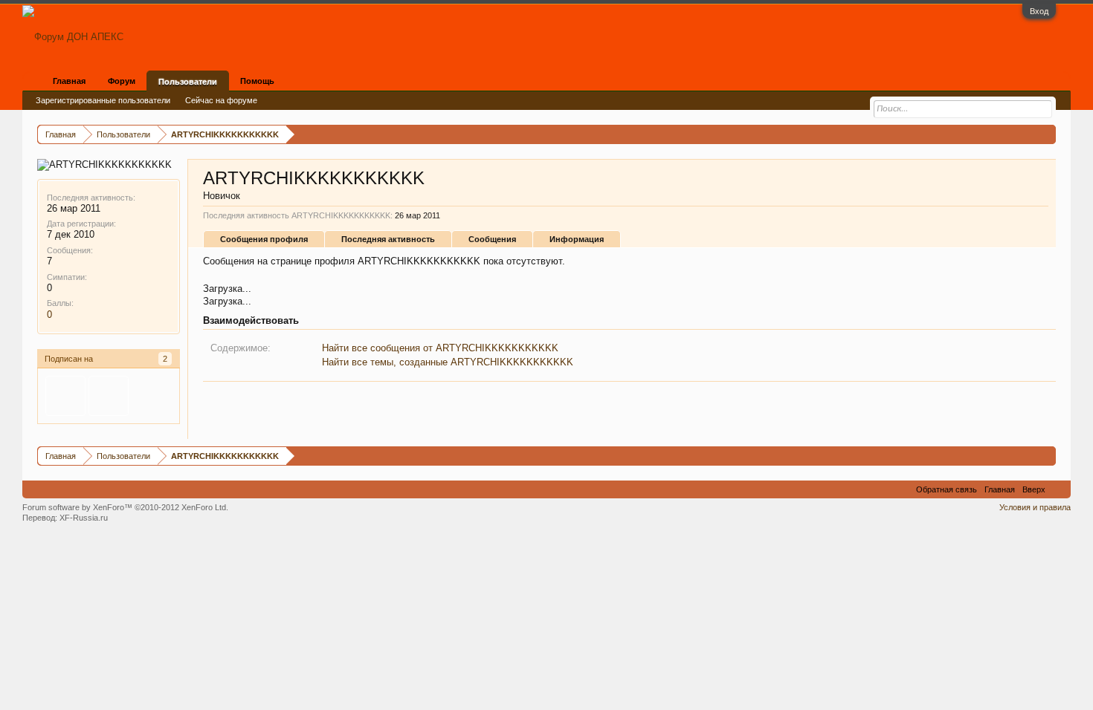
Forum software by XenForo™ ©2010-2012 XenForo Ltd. (125, 507)
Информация (576, 239)
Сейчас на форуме (221, 100)
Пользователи (187, 81)
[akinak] (65, 396)
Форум (121, 80)
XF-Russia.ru (83, 517)
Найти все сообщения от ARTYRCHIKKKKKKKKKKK (440, 348)
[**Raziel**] (108, 396)
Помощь (257, 80)
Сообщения (492, 239)
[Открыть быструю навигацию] (1046, 134)
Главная (69, 80)
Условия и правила (1035, 507)
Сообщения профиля (264, 239)
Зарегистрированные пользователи (103, 100)
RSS (1058, 489)
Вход (1039, 11)
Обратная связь (946, 489)
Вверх (1033, 489)
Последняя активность (388, 239)
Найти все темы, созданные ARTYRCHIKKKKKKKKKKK (447, 362)
